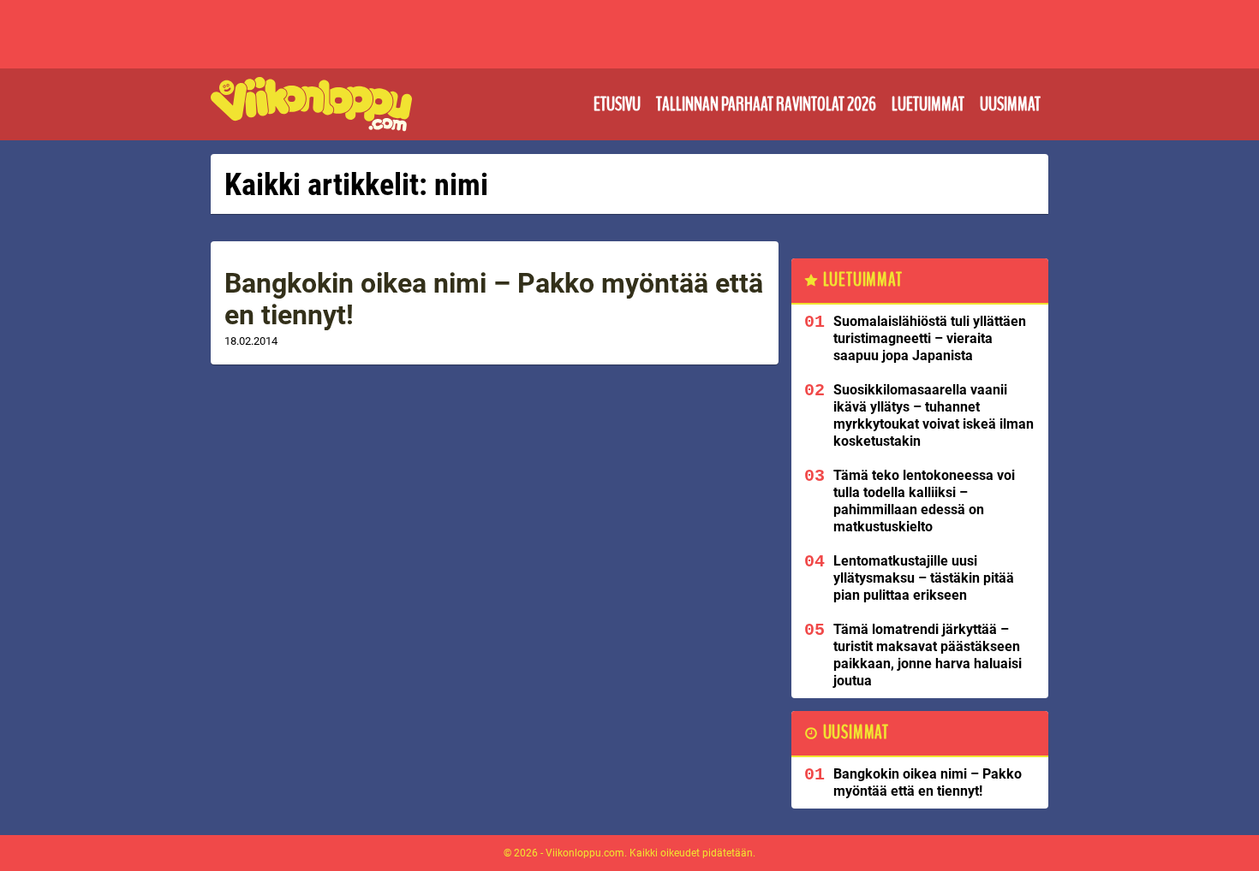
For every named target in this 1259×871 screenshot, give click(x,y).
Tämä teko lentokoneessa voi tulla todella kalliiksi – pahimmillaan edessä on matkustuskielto (924, 501)
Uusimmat (1010, 104)
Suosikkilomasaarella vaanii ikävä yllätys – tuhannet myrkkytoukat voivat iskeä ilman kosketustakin (933, 415)
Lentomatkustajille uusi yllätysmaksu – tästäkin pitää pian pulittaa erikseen (923, 578)
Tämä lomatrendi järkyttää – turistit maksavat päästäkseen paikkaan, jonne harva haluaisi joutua (927, 655)
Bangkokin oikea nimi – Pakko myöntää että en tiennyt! (493, 299)
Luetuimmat (928, 104)
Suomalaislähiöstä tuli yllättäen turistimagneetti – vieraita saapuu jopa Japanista (929, 338)
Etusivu (617, 104)
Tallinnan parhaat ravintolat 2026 (766, 104)
